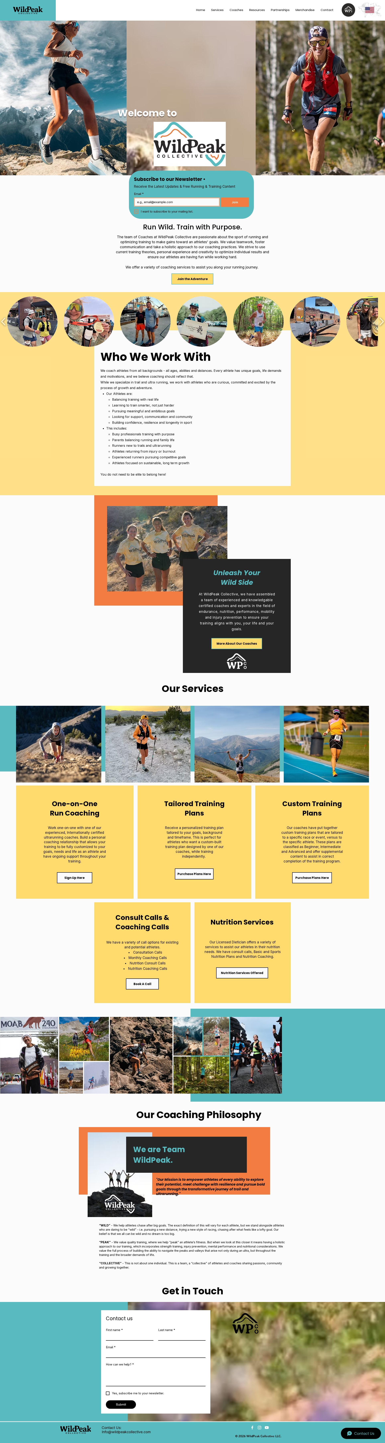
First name (114, 1330)
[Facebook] (252, 1427)
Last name (166, 1330)
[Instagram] (259, 1427)
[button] (280, 9)
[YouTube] (266, 1427)
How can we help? (120, 1364)
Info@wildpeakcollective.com (126, 1432)
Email (139, 194)
